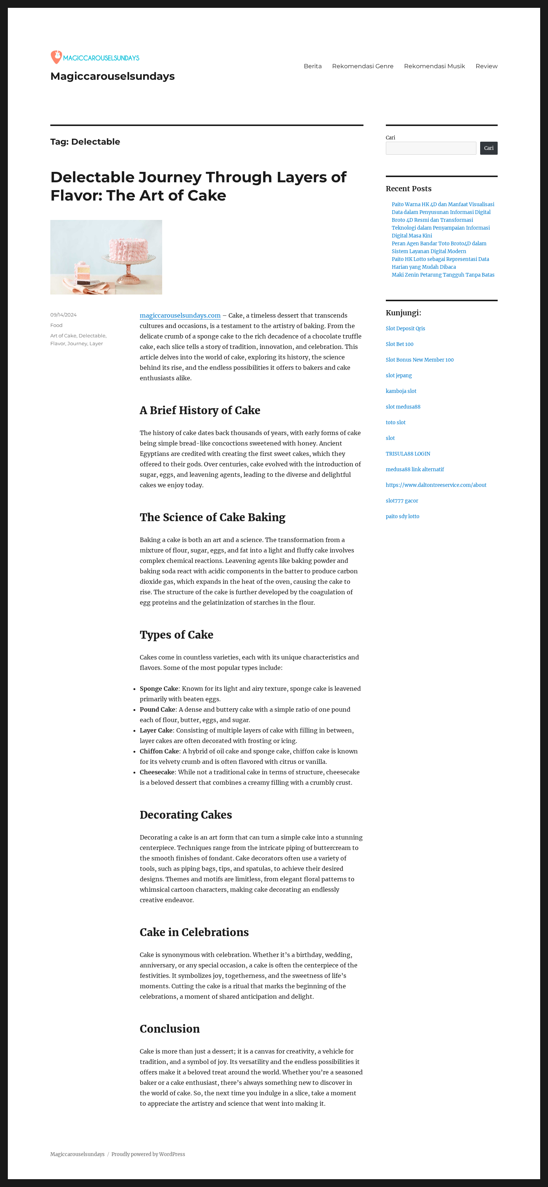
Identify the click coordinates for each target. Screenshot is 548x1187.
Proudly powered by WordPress (148, 1154)
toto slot (396, 422)
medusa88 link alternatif (415, 469)
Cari (390, 138)
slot (390, 438)
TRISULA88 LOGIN (408, 454)
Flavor (57, 343)
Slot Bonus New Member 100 (420, 360)
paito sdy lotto (402, 516)
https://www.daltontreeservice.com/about (436, 485)
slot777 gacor (402, 501)
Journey (77, 343)
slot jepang (399, 375)
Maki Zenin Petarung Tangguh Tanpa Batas (443, 275)
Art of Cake (63, 336)
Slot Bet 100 (399, 344)
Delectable (92, 336)
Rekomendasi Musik (434, 66)
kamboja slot (401, 391)
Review (487, 66)
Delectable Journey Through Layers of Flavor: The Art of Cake (198, 186)
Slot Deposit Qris (405, 328)
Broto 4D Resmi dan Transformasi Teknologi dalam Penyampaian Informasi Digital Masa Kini (441, 228)
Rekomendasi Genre (363, 66)
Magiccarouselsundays (112, 76)
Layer (96, 343)
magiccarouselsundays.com (180, 315)
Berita (313, 66)
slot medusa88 (403, 407)
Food (56, 325)
